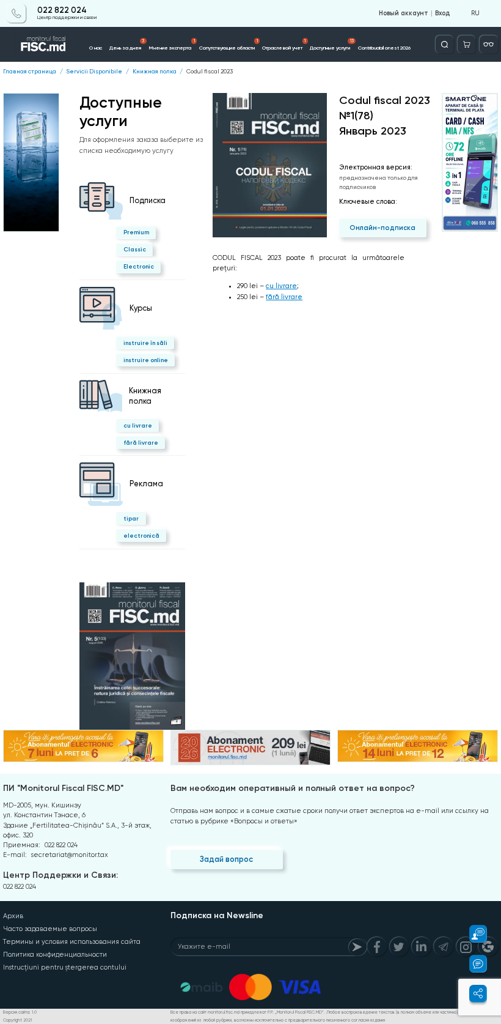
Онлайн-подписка (382, 227)
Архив (13, 916)
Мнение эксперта (171, 44)
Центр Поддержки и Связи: (60, 875)
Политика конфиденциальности (55, 955)
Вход (442, 13)
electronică (141, 535)
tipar (131, 518)
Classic (134, 249)
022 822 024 (62, 10)
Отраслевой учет (283, 44)
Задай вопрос (226, 859)
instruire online (145, 360)
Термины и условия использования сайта (72, 942)
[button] (472, 934)
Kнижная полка (155, 72)
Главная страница (29, 72)
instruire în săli (145, 342)
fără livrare (140, 442)
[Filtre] (488, 44)
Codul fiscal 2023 (209, 72)
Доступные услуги (331, 44)
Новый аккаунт (403, 13)
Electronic (138, 266)
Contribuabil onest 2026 (384, 48)
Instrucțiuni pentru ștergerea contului (64, 967)
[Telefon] (16, 13)
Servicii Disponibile (94, 72)
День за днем (126, 44)
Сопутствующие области (228, 44)
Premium (136, 232)
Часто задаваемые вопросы (50, 929)
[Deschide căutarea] (444, 44)
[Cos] (466, 44)
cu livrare (137, 425)
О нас (95, 48)
